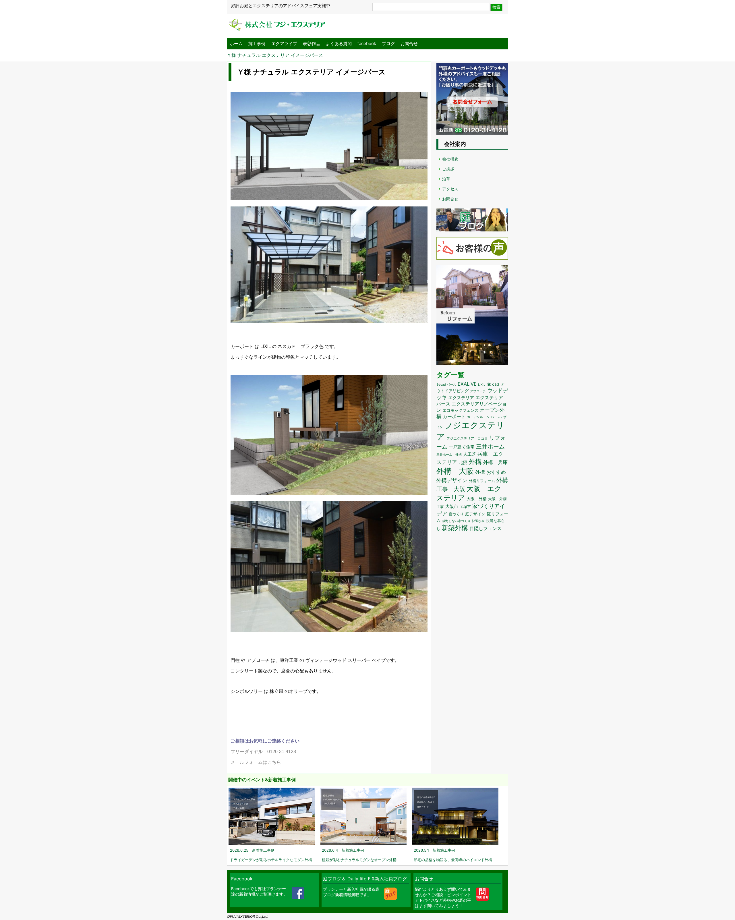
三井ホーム (490, 446)
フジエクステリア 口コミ (467, 438)
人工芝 (469, 454)
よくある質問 (339, 43)
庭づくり (456, 514)
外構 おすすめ (490, 472)
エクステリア (461, 397)
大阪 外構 (477, 498)
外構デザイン (451, 480)
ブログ (388, 43)
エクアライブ (284, 43)
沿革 (446, 178)
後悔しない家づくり (456, 521)
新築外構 (455, 527)
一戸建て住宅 (462, 447)
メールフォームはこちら (256, 762)
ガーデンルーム (478, 417)
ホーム (236, 43)
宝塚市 (465, 507)
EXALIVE (467, 384)
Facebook (242, 879)
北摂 (463, 462)
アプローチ (478, 391)
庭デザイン (475, 514)
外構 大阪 (455, 471)
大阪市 (451, 506)
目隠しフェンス (485, 528)
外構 (475, 462)
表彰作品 (311, 43)
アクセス (450, 188)
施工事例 (257, 43)
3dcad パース (446, 384)
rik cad (493, 384)
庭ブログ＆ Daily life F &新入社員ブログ (365, 879)
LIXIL (481, 384)
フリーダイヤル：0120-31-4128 (263, 751)
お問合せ (409, 43)
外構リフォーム (482, 481)
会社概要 (450, 158)
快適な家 (478, 521)
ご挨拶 (448, 168)
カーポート (454, 416)
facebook (366, 43)
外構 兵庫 (495, 462)
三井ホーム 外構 (449, 455)
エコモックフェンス (460, 410)
